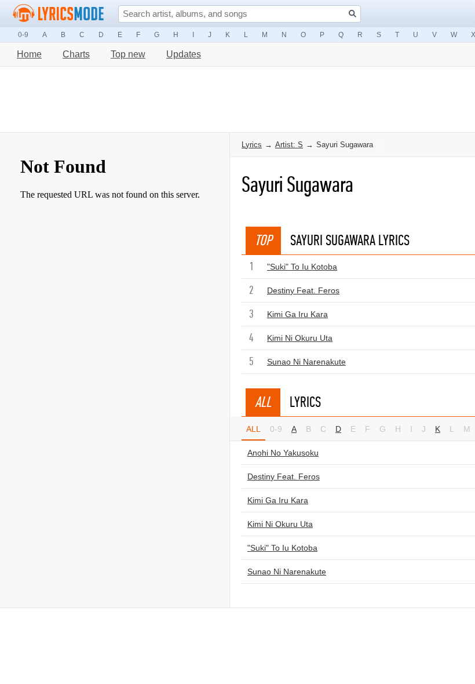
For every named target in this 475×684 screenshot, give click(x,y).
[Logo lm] (58, 13)
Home (29, 54)
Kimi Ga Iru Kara (297, 314)
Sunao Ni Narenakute (306, 361)
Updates (183, 54)
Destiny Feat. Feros (303, 290)
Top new (128, 54)
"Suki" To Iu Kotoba (302, 266)
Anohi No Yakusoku (283, 452)
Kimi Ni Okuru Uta (299, 338)
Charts (76, 54)
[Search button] (352, 13)
